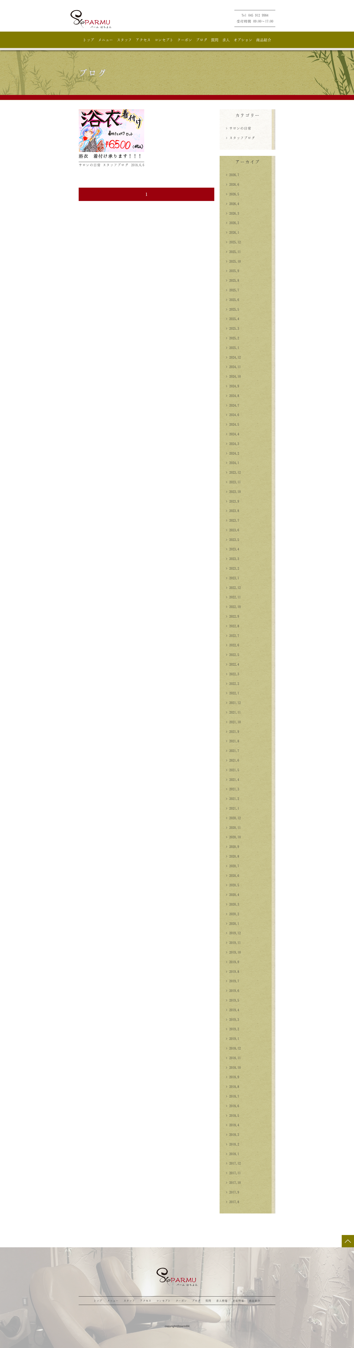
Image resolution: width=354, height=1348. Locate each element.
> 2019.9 (232, 962)
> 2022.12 (233, 587)
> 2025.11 (233, 251)
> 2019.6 (232, 990)
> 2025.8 (232, 280)
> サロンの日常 (238, 128)
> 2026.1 (232, 232)
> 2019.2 (232, 1029)
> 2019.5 (232, 1000)
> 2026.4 (232, 203)
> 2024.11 (233, 367)
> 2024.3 (232, 443)
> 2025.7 (232, 290)
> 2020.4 (232, 894)
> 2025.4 (232, 319)
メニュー (105, 40)
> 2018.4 (232, 1125)
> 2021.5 (232, 770)
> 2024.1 (232, 463)
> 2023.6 (232, 530)
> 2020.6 (232, 875)
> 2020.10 (233, 837)
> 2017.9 (232, 1192)
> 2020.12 (233, 818)
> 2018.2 (232, 1144)
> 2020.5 (232, 885)
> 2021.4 (232, 779)
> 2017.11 (233, 1173)
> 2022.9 (232, 616)
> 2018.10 (233, 1067)
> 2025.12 (233, 242)
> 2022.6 (232, 645)
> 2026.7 (232, 175)
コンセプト (164, 40)
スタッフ (124, 40)
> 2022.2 (232, 683)
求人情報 (222, 1300)
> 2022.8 (232, 626)
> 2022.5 (232, 654)
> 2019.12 (233, 933)
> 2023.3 (232, 558)
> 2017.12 (233, 1163)
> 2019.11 (233, 942)
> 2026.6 (232, 184)
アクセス (143, 40)
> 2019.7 (232, 981)
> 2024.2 (232, 453)
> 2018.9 (232, 1077)
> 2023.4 (232, 549)
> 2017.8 (232, 1202)
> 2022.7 (232, 635)
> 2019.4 (232, 1010)
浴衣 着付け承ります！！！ (111, 155)
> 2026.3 (232, 213)
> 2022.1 (232, 693)
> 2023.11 (233, 482)
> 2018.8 (232, 1086)
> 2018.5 (232, 1115)
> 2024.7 (232, 405)
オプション (243, 40)
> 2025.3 (232, 328)
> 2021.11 (233, 712)
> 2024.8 (232, 395)
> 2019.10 (233, 952)
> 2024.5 (232, 424)
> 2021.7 (232, 750)
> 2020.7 (232, 866)
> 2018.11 (233, 1058)
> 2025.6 (232, 299)
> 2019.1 (232, 1038)
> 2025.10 (233, 261)
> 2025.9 (232, 271)
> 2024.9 (232, 386)
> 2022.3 (232, 674)
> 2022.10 (233, 606)
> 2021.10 (233, 722)
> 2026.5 (232, 194)
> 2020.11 (233, 827)
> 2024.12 (233, 357)
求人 (226, 40)
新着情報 (238, 1300)
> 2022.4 (232, 664)
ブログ (201, 40)
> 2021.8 (232, 741)
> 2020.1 (232, 923)
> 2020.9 (232, 846)
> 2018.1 (232, 1154)
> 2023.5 (232, 539)
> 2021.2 (232, 798)
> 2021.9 (232, 731)
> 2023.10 (233, 491)
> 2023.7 (232, 520)
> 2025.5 (232, 309)
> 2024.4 (232, 434)
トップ (88, 40)
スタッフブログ (115, 165)
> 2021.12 (233, 702)
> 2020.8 (232, 856)
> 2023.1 (232, 578)
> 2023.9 (232, 501)
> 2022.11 (233, 597)
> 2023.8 (232, 510)
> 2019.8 (232, 971)
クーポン (184, 40)
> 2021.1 (232, 808)
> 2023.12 (233, 472)
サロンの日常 (90, 165)
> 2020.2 (232, 914)
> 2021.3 (232, 789)
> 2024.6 (232, 415)
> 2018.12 (233, 1048)
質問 (215, 40)
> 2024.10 (233, 376)
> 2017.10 (233, 1182)
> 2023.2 (232, 568)
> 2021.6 (232, 760)
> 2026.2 (232, 223)
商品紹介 (263, 40)
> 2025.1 (232, 347)
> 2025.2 (232, 338)
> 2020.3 (232, 904)
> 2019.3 (232, 1019)
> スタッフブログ (240, 138)
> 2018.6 (232, 1106)
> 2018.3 (232, 1134)
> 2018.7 (232, 1096)
